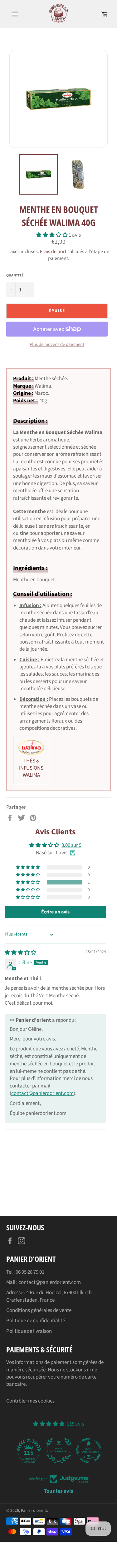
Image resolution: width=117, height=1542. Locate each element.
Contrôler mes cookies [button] (30, 1401)
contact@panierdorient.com (42, 1093)
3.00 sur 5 (71, 845)
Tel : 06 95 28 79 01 (25, 1272)
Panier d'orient (34, 1510)
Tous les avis (58, 1491)
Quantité (15, 275)
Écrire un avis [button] (55, 911)
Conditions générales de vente (38, 1310)
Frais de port (53, 251)
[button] (52, 235)
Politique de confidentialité (35, 1320)
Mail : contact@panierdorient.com (43, 1282)
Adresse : (16, 1292)
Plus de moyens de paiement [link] (57, 345)
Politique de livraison (29, 1331)
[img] (20, 952)
